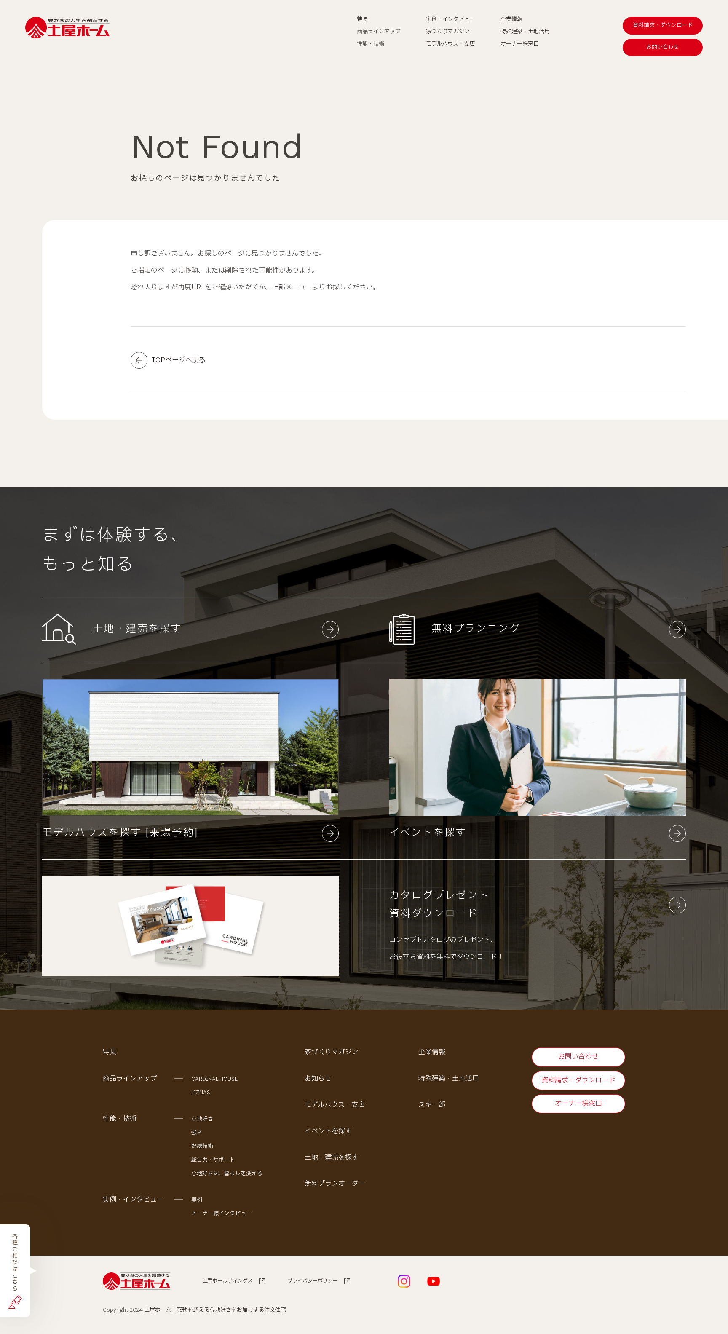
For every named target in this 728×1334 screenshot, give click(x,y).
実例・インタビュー (133, 1200)
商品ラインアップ (130, 1079)
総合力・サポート (213, 1160)
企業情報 (431, 1052)
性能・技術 (119, 1119)
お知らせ (318, 1079)
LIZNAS (200, 1092)
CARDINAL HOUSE (214, 1079)
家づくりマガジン (332, 1052)
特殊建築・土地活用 (448, 1079)
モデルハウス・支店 (335, 1105)
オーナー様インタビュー (221, 1213)
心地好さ (202, 1119)
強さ (196, 1132)
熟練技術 (202, 1146)
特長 (109, 1052)
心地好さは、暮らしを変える (226, 1173)
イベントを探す (328, 1131)
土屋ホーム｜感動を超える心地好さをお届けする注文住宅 (215, 1310)
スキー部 (431, 1105)
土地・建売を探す (332, 1157)
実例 (196, 1200)
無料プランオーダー (335, 1184)
